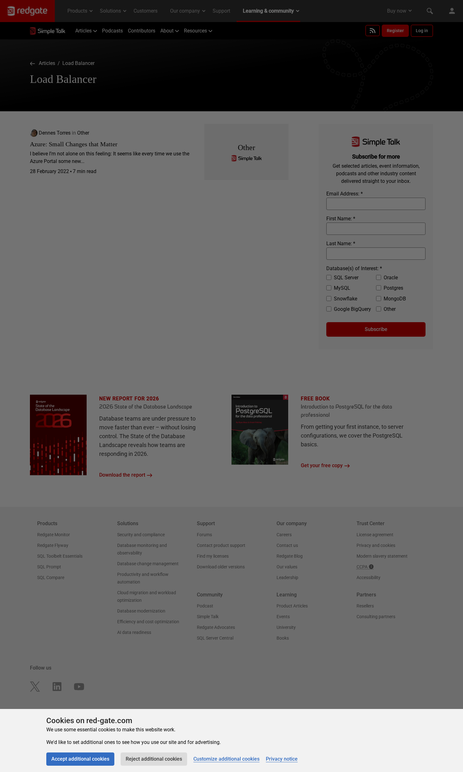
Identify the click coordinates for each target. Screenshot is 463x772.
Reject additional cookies (154, 759)
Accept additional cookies (80, 759)
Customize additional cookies (226, 759)
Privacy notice (282, 759)
